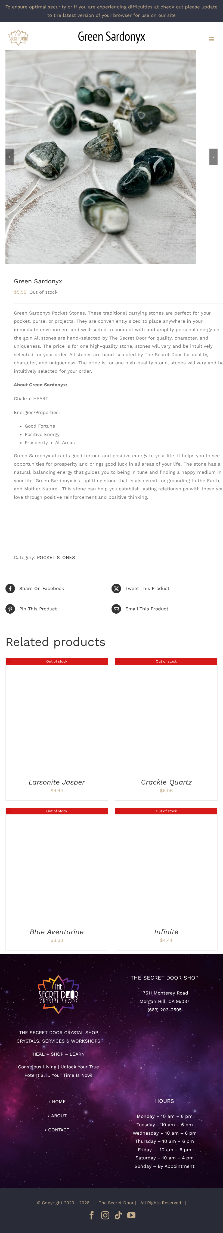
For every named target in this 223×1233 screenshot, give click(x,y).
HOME (59, 1101)
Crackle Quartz (166, 782)
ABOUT (59, 1115)
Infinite (166, 932)
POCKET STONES (56, 557)
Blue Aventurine (57, 932)
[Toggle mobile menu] (212, 39)
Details (56, 716)
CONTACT (58, 1129)
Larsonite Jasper (57, 782)
